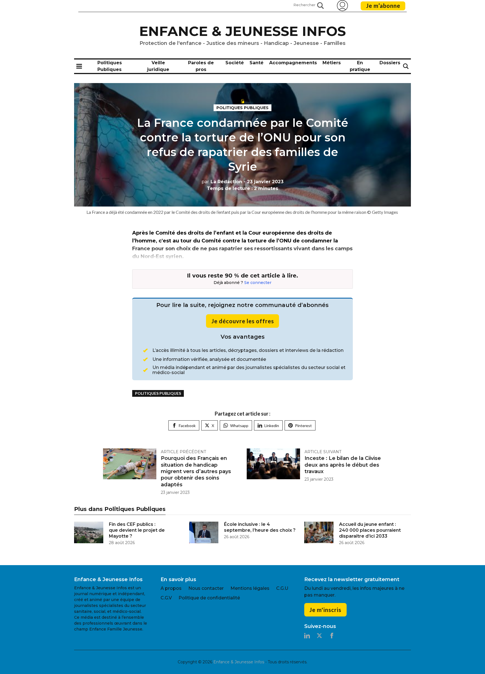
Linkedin (271, 425)
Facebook (187, 425)
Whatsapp (239, 425)
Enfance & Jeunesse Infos (242, 31)
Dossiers (389, 62)
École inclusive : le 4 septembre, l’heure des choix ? (260, 527)
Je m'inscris (325, 609)
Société (234, 62)
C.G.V (166, 597)
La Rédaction (222, 181)
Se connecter (257, 282)
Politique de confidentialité (209, 597)
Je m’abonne (383, 5)
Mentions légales (249, 588)
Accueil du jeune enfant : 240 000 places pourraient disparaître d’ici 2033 (370, 530)
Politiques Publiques (242, 107)
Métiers (331, 62)
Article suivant (323, 451)
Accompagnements (293, 62)
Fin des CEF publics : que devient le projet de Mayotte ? (137, 530)
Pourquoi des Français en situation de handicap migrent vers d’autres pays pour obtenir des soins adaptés (196, 471)
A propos (171, 588)
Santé (257, 62)
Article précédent (183, 451)
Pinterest (303, 425)
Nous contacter (206, 588)
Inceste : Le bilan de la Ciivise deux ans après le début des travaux (343, 464)
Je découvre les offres (242, 321)
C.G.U (282, 588)
